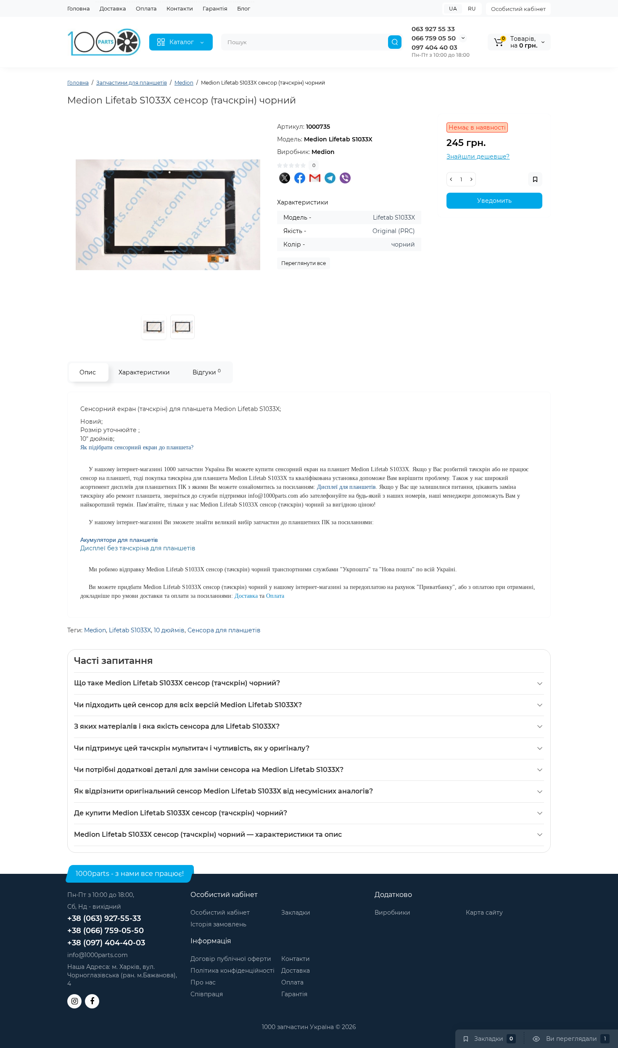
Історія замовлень (218, 924)
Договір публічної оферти (230, 959)
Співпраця (206, 994)
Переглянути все (303, 263)
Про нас (203, 982)
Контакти (179, 8)
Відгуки (207, 372)
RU (472, 8)
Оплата (146, 8)
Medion (95, 630)
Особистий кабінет (518, 8)
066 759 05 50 (434, 38)
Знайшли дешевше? (478, 156)
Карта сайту (484, 912)
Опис (87, 372)
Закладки (295, 912)
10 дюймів (169, 630)
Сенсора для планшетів (224, 630)
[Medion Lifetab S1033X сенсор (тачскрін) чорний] (168, 214)
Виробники (392, 912)
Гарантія (215, 8)
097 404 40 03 (434, 47)
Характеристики (144, 372)
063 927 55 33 (433, 29)
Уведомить (494, 200)
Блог (243, 8)
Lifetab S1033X (130, 630)
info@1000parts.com (97, 955)
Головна (78, 8)
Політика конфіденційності (232, 970)
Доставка (113, 8)
